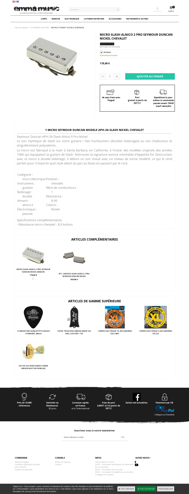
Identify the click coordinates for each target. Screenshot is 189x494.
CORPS (44, 18)
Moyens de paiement (23, 469)
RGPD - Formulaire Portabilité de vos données (114, 472)
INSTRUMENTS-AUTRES (137, 18)
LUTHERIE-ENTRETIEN (94, 18)
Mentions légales (22, 462)
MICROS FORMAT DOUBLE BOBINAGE (67, 27)
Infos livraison (20, 467)
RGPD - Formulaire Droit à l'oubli (108, 469)
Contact (58, 464)
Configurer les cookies (104, 474)
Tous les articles (21, 27)
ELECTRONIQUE (72, 18)
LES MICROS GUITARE (39, 27)
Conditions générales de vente (27, 464)
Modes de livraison (63, 462)
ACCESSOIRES (115, 18)
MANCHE (56, 18)
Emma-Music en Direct (104, 462)
